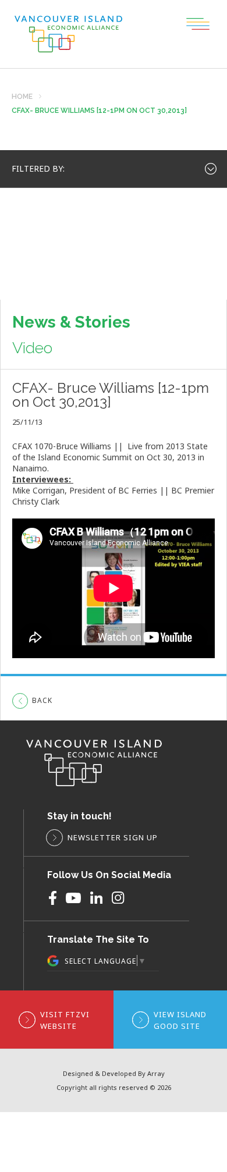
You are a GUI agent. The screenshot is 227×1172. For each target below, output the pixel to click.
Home (22, 96)
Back (42, 700)
